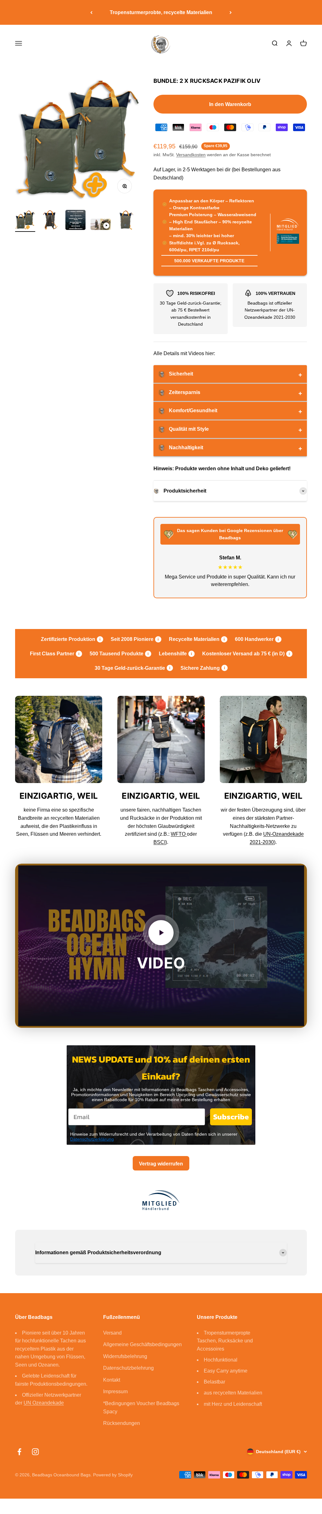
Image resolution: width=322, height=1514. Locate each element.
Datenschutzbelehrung (128, 1368)
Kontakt (111, 1380)
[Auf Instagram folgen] (35, 1451)
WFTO (179, 834)
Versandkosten (191, 154)
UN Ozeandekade (44, 1402)
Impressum (115, 1391)
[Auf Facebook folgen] (19, 1451)
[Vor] (231, 12)
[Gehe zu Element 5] (126, 221)
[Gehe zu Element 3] (75, 221)
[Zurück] (91, 12)
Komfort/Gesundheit (193, 410)
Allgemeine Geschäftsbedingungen (142, 1344)
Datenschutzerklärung (92, 1139)
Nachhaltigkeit (186, 447)
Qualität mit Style (189, 429)
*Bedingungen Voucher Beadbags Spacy (141, 1407)
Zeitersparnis (184, 392)
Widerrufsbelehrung (125, 1356)
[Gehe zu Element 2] (50, 221)
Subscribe (231, 1116)
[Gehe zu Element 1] (25, 221)
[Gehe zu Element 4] (101, 225)
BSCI (159, 842)
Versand (112, 1332)
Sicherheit (181, 373)
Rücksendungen (121, 1423)
